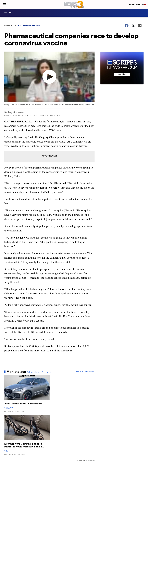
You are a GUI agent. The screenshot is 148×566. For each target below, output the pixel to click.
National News (29, 25)
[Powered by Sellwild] (90, 460)
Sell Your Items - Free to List (39, 372)
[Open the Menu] (4, 4)
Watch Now (136, 4)
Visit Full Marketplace (85, 372)
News (8, 25)
